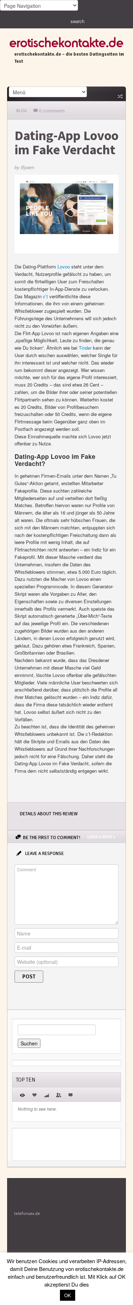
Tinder (85, 347)
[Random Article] (119, 96)
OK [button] (67, 1295)
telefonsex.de (27, 1213)
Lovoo (63, 266)
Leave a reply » (101, 837)
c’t (45, 296)
